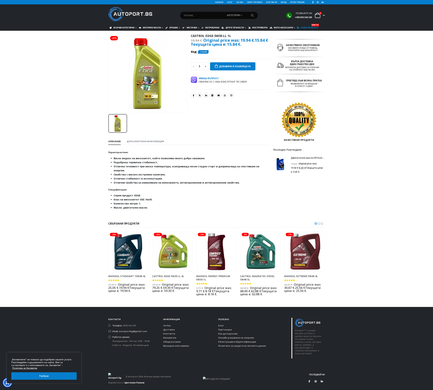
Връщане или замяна (176, 345)
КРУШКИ (173, 27)
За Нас (167, 325)
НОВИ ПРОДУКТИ (309, 27)
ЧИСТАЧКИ (191, 27)
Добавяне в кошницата (235, 66)
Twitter (199, 95)
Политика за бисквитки (24, 368)
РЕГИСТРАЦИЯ (297, 2)
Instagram (315, 381)
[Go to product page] (280, 164)
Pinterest (212, 95)
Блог (221, 325)
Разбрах (44, 376)
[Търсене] (252, 15)
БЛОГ (230, 2)
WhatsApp (225, 95)
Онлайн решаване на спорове (236, 337)
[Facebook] (313, 2)
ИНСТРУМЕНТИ (260, 27)
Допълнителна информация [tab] (145, 141)
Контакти (169, 333)
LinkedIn (206, 95)
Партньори (225, 329)
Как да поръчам (227, 333)
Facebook (193, 95)
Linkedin (321, 381)
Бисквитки (169, 337)
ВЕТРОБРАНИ (212, 27)
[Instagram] (318, 2)
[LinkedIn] (322, 2)
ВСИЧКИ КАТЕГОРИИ (123, 27)
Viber (231, 95)
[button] (315, 224)
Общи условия (172, 341)
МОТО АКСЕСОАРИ (283, 27)
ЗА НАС (239, 2)
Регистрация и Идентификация (237, 341)
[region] (44, 368)
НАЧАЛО (219, 2)
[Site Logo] (130, 14)
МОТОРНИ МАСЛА (152, 27)
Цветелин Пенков (134, 382)
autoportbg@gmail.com (133, 331)
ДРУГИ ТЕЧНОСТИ (235, 27)
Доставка (169, 329)
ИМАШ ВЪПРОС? (223, 80)
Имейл (218, 95)
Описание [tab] (114, 141)
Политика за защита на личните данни (242, 345)
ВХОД (284, 2)
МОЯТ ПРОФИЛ (254, 2)
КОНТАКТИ (271, 2)
